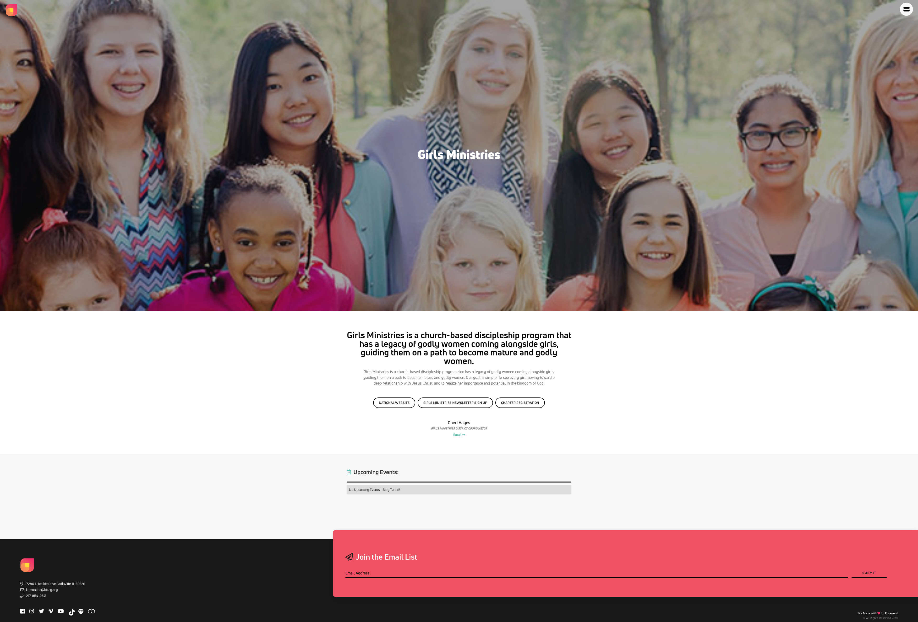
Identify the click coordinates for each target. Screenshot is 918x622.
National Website (394, 402)
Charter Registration (520, 402)
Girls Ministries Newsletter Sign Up (455, 402)
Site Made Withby (878, 613)
